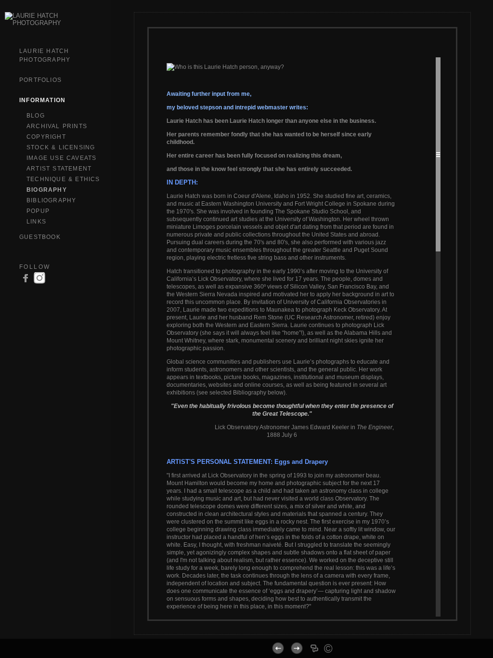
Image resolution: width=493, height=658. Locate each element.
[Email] (320, 630)
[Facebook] (308, 630)
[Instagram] (39, 282)
